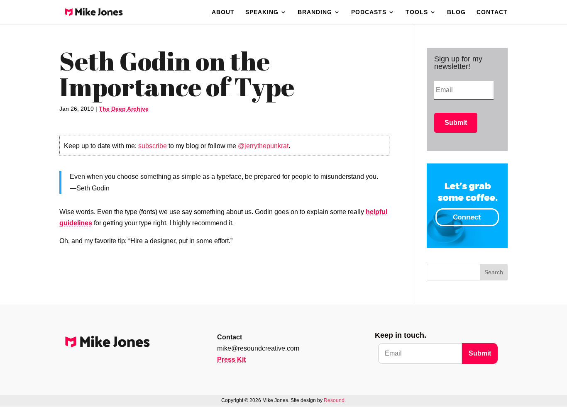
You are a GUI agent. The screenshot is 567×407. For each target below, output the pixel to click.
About (223, 12)
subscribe (152, 145)
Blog (456, 12)
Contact (492, 12)
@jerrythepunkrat (263, 145)
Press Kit (231, 359)
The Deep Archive (124, 108)
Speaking (262, 12)
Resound (334, 400)
